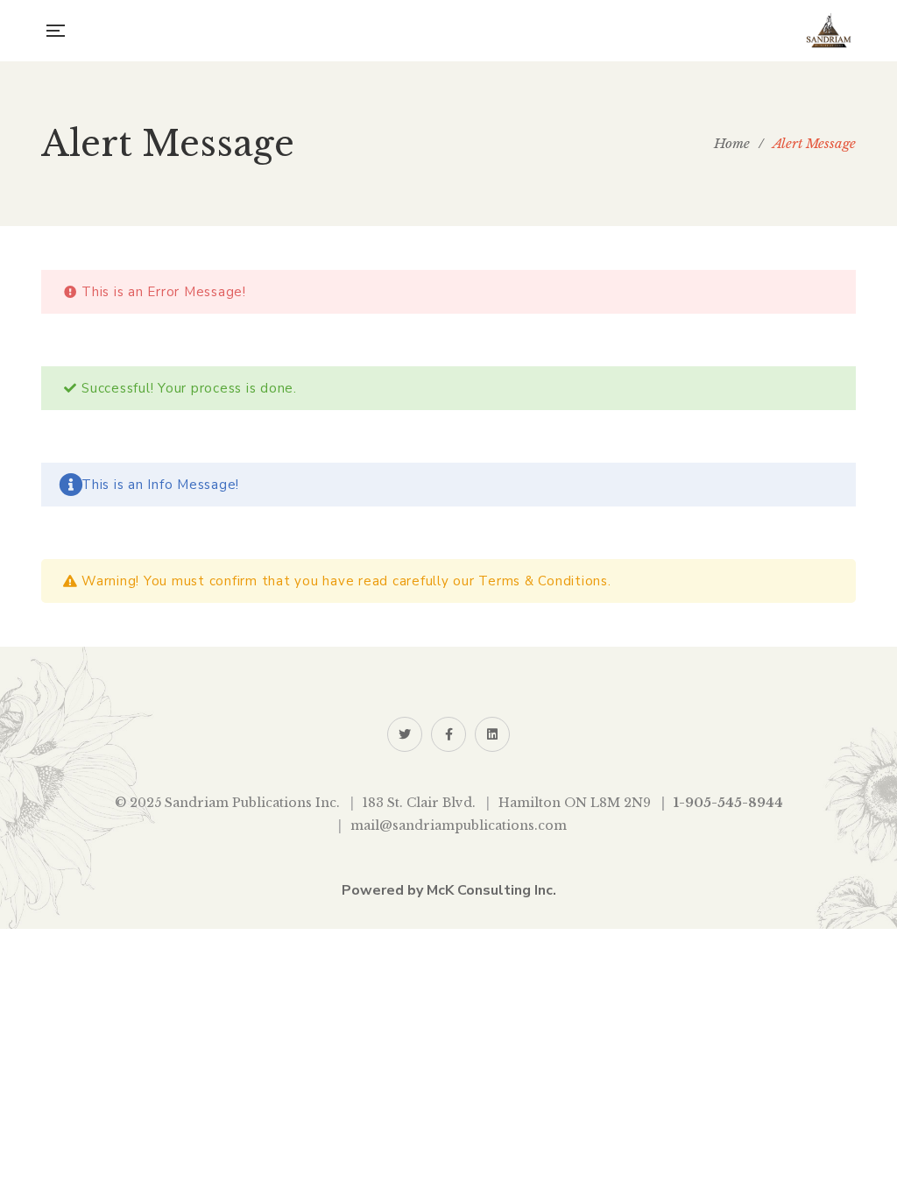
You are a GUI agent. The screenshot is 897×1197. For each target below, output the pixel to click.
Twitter (404, 734)
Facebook (448, 734)
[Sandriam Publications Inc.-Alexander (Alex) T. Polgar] (829, 30)
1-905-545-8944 (728, 803)
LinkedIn (492, 734)
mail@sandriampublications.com (458, 825)
